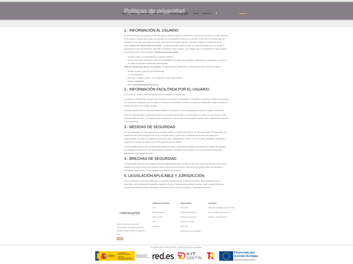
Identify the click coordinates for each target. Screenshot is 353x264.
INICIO (124, 14)
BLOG (196, 14)
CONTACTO (207, 14)
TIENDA (133, 14)
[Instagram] (118, 238)
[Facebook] (121, 238)
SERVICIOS (145, 14)
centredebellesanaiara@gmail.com (145, 85)
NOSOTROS (158, 14)
